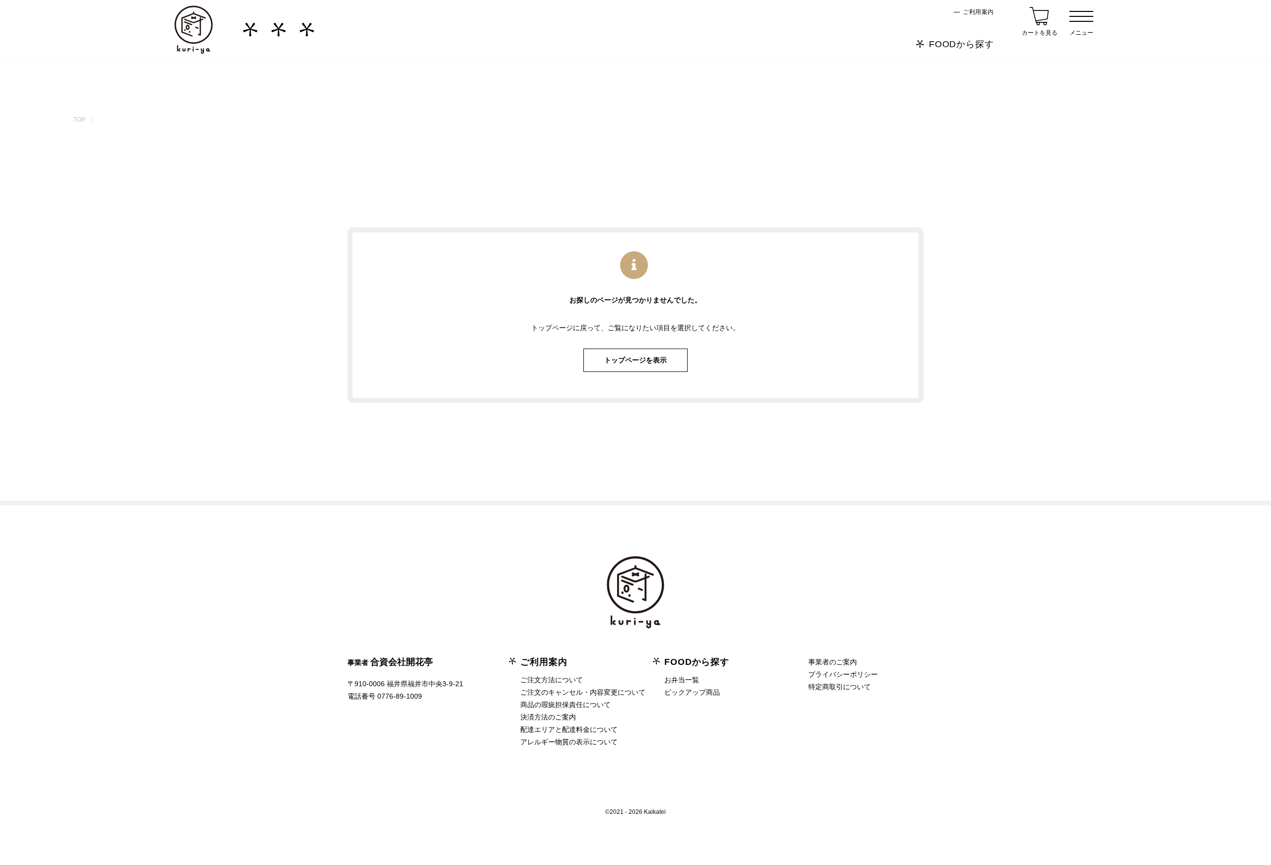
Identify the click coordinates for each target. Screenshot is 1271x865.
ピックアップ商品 (692, 692)
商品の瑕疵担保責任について (565, 705)
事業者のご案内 (832, 662)
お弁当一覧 (681, 680)
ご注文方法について (551, 680)
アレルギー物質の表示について (569, 742)
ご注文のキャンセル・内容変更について (582, 692)
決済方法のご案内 (548, 717)
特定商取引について (839, 687)
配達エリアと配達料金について (569, 729)
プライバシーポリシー (843, 674)
